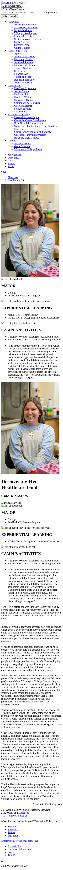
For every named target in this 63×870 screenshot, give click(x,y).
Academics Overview (25, 24)
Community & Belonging (27, 103)
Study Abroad (21, 42)
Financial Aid (21, 73)
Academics (13, 21)
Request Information (24, 79)
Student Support (22, 108)
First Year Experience (25, 88)
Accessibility (14, 846)
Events (11, 163)
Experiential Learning (19, 114)
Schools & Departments (26, 27)
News (11, 160)
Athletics (12, 140)
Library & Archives (24, 36)
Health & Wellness (23, 97)
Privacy (12, 852)
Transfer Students (23, 68)
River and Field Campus (26, 137)
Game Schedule (22, 146)
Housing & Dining (23, 100)
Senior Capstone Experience (28, 39)
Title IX (12, 855)
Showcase (13, 177)
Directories (13, 157)
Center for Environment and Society (32, 131)
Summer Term (21, 45)
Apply (17, 53)
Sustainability (21, 111)
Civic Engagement (23, 105)
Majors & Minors (23, 30)
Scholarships (20, 71)
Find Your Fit (21, 94)
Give (3, 171)
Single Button (51, 12)
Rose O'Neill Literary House (28, 123)
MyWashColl (14, 154)
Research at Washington (26, 117)
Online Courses (22, 47)
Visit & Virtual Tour (24, 56)
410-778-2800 (8, 815)
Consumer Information (19, 849)
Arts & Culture (21, 91)
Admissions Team (23, 82)
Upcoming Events (23, 59)
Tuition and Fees (22, 76)
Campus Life (14, 85)
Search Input (7, 12)
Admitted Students (23, 62)
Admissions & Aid (17, 50)
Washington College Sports (28, 149)
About (11, 166)
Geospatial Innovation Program (30, 134)
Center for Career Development (30, 120)
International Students (25, 65)
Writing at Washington (25, 33)
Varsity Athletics (22, 143)
